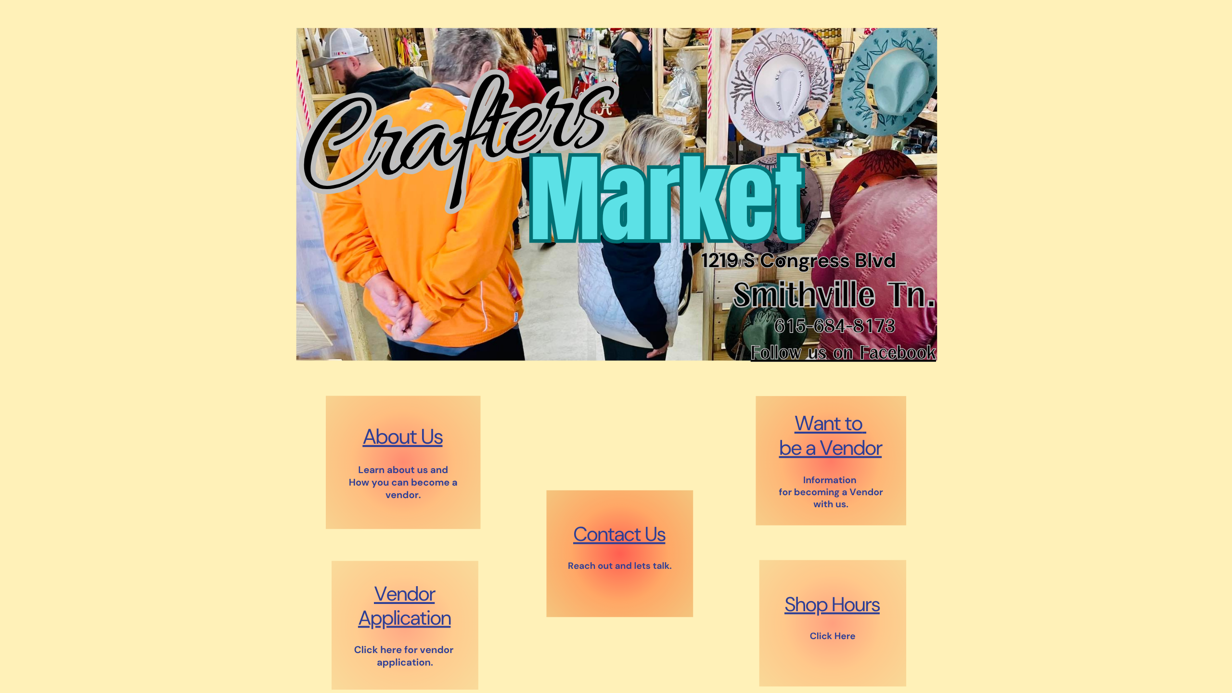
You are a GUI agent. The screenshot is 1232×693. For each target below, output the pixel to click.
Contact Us (619, 534)
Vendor (404, 594)
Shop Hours (832, 604)
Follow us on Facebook (843, 353)
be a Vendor (830, 447)
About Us (402, 436)
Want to (828, 423)
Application (404, 617)
